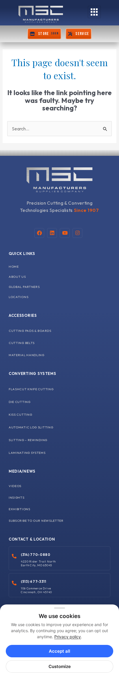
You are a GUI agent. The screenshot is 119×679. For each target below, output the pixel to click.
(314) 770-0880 (36, 554)
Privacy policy (67, 636)
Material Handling (26, 355)
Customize (60, 666)
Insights (17, 497)
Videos (15, 486)
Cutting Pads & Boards (30, 331)
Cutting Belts (22, 343)
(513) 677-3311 (33, 581)
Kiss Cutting (20, 414)
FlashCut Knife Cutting (31, 389)
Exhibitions (19, 509)
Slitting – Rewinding (28, 440)
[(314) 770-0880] (14, 556)
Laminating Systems (27, 453)
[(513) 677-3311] (14, 583)
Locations (18, 297)
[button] (44, 33)
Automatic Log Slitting (31, 427)
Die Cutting (20, 402)
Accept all (59, 651)
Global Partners (24, 287)
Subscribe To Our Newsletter (36, 521)
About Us (17, 277)
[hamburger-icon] (94, 12)
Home (14, 266)
